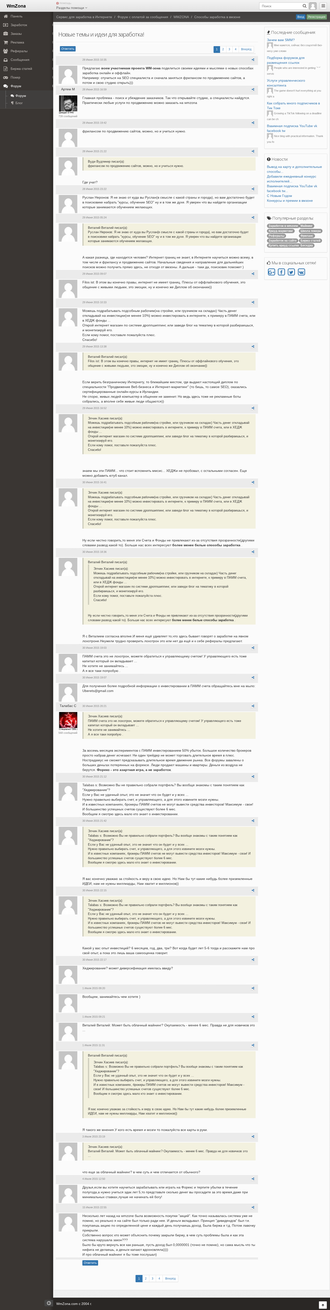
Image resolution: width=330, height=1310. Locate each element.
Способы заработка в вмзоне (217, 17)
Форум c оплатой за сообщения (142, 17)
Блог (18, 103)
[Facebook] (281, 272)
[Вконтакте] (301, 272)
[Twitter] (291, 272)
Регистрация (316, 17)
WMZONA (181, 17)
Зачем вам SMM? (281, 40)
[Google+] (271, 272)
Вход (300, 17)
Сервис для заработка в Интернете (84, 17)
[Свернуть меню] (323, 6)
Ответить (67, 48)
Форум (20, 96)
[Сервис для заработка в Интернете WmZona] (15, 5)
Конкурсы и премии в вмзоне (290, 200)
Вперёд (246, 49)
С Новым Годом (279, 196)
